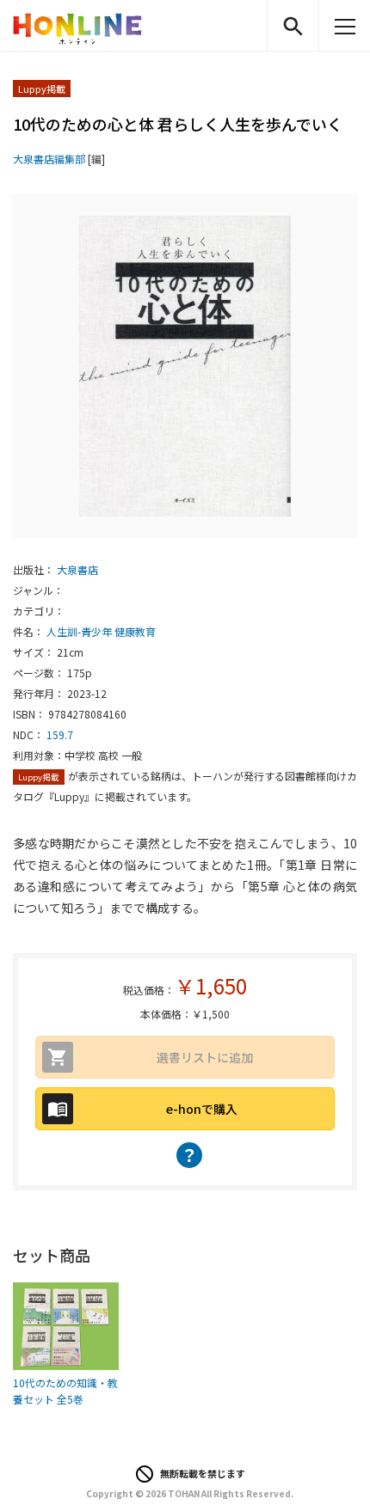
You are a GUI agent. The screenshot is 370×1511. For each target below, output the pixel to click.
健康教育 (135, 631)
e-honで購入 (201, 1108)
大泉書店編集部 (49, 158)
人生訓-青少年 (79, 631)
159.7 (59, 734)
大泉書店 (77, 569)
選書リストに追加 (205, 1057)
